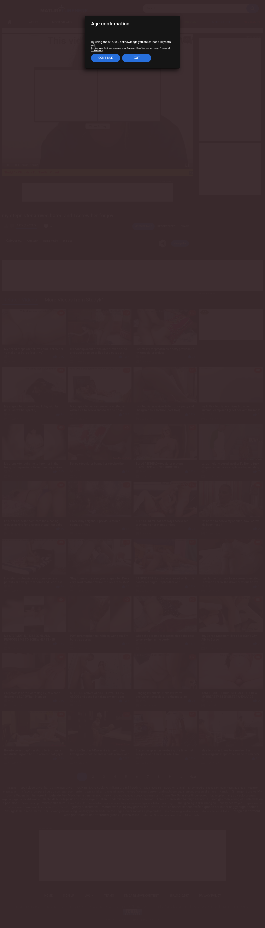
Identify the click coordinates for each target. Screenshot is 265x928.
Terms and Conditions (137, 48)
